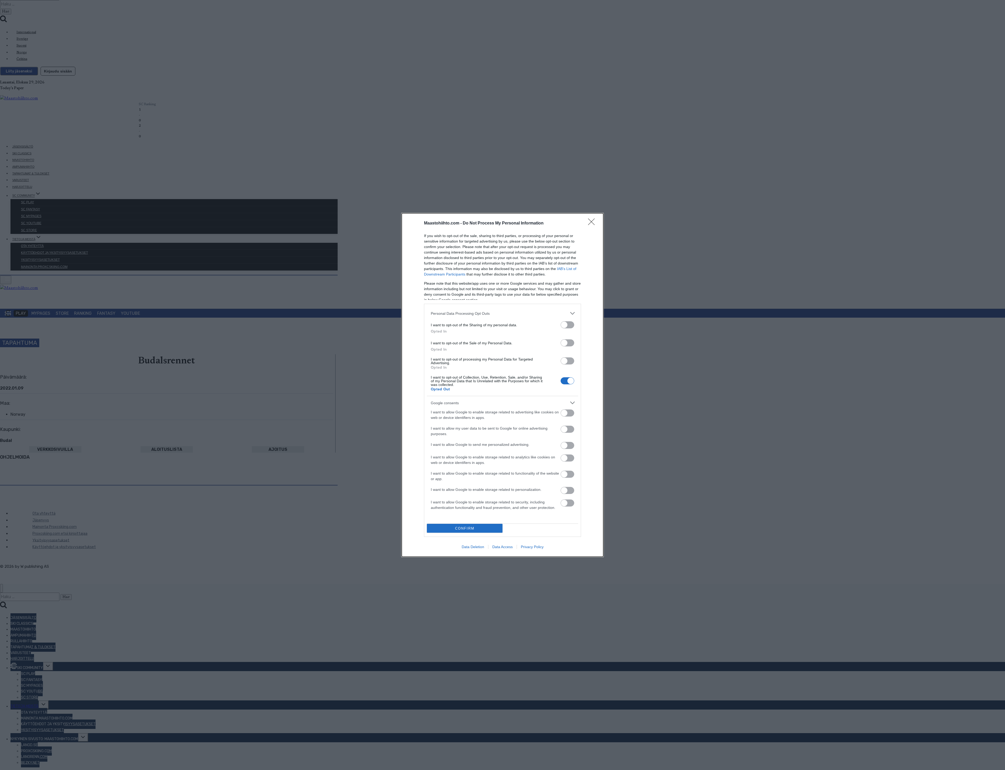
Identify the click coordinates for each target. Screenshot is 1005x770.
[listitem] (502, 313)
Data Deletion (473, 547)
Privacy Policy (532, 547)
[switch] (567, 324)
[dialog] (502, 385)
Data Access (502, 547)
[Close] (593, 223)
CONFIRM (464, 528)
